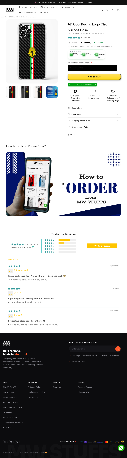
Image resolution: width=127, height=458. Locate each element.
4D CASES (10, 17)
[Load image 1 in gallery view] (12, 92)
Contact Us (33, 397)
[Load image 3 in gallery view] (39, 92)
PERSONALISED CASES (13, 407)
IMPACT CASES (10, 397)
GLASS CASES (9, 387)
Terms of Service (85, 387)
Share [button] (73, 135)
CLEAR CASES (9, 392)
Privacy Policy (84, 392)
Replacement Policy (36, 392)
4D (17, 17)
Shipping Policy (34, 387)
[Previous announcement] (7, 2)
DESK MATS (8, 412)
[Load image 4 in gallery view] (52, 92)
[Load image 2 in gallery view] (25, 92)
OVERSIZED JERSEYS (13, 422)
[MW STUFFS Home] (6, 343)
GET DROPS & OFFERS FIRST (84, 342)
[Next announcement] (120, 2)
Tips (99, 57)
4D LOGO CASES (10, 402)
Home (2, 17)
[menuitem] (28, 7)
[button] (107, 10)
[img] (14, 266)
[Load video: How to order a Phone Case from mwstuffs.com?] (63, 184)
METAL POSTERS (11, 417)
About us (57, 387)
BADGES (7, 428)
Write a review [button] (102, 246)
